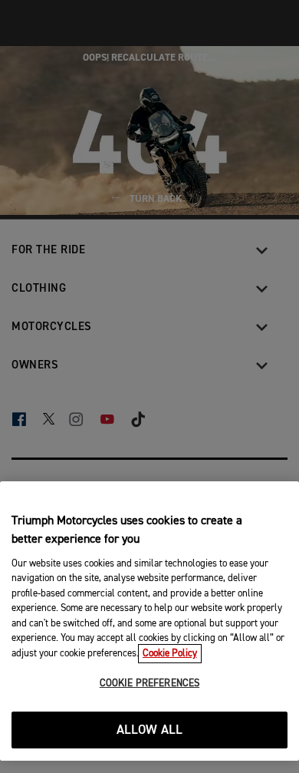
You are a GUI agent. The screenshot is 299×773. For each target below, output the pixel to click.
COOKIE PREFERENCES (149, 684)
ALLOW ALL (150, 730)
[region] (149, 621)
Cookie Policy (170, 654)
